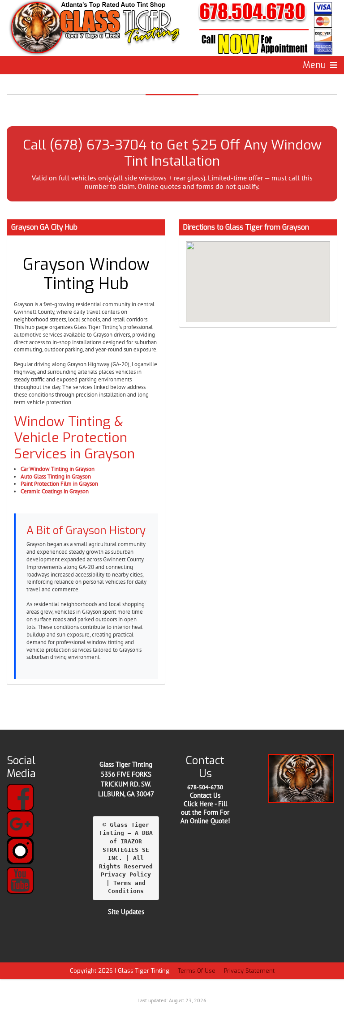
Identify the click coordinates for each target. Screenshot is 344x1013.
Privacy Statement (249, 971)
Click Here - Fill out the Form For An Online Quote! (205, 812)
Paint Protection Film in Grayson (59, 483)
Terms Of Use (196, 971)
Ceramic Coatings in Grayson (55, 491)
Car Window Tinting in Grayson (58, 469)
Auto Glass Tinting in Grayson (56, 476)
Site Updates (126, 911)
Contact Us (205, 795)
